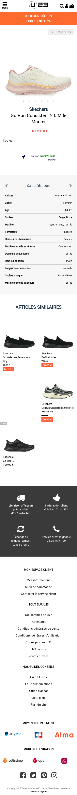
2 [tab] (30, 101)
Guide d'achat (38, 691)
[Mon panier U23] (71, 5)
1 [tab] (24, 101)
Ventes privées (39, 656)
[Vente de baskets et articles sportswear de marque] (38, 5)
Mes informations (39, 580)
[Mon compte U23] (66, 5)
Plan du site (38, 704)
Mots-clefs (38, 698)
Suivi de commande (38, 587)
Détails (51, 159)
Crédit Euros (38, 677)
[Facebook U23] (23, 777)
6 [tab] (53, 101)
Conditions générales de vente (38, 628)
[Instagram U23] (54, 777)
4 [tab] (41, 101)
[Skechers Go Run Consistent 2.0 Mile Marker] (38, 64)
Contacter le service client (38, 594)
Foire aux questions (38, 684)
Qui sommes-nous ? (38, 615)
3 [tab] (36, 101)
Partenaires (38, 622)
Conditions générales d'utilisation (38, 635)
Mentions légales (38, 791)
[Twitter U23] (33, 777)
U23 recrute (38, 649)
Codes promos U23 (39, 642)
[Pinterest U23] (44, 777)
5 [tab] (47, 101)
